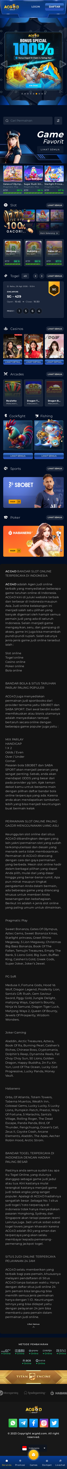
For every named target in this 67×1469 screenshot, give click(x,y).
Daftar (54, 6)
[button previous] (35, 276)
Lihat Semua (18, 456)
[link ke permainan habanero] (33, 540)
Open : (14, 301)
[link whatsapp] (13, 1423)
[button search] (3, 121)
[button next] (41, 276)
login (35, 6)
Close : (32, 301)
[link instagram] (44, 1423)
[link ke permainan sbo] (33, 491)
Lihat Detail (12, 362)
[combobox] (31, 120)
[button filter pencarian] (58, 121)
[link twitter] (54, 1423)
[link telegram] (23, 1423)
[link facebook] (33, 1423)
